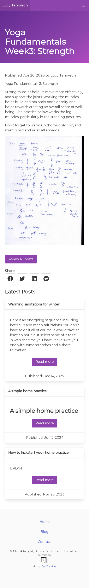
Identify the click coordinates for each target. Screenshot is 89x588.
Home (45, 522)
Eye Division (48, 566)
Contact (44, 542)
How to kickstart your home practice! (38, 453)
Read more (44, 362)
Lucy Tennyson (15, 5)
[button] (83, 5)
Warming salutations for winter (34, 304)
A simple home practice (27, 391)
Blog (44, 532)
